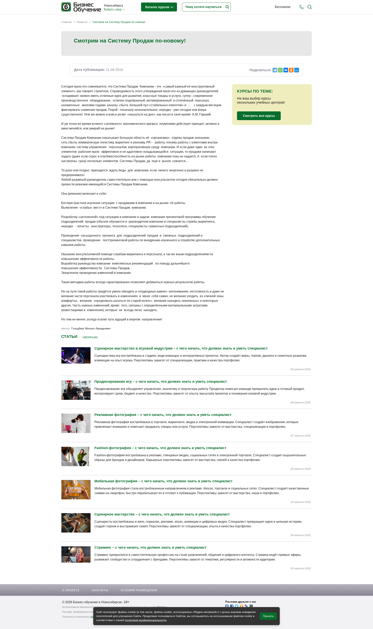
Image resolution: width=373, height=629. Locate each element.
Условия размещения (139, 590)
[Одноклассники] (291, 70)
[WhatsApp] (280, 70)
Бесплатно (282, 7)
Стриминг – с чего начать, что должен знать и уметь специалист (150, 547)
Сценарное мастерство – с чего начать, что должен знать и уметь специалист (162, 514)
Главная (66, 21)
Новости (82, 21)
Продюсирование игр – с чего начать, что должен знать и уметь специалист (160, 381)
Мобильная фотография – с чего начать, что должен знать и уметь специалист (163, 481)
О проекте (70, 590)
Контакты (100, 590)
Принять (268, 616)
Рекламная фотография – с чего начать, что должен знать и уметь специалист (163, 415)
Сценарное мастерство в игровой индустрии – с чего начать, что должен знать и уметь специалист (181, 348)
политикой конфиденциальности (145, 620)
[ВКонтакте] (285, 70)
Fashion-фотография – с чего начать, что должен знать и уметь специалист (160, 448)
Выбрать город (112, 9)
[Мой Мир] (296, 70)
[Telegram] (275, 70)
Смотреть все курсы (259, 115)
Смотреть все (90, 337)
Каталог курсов (157, 7)
